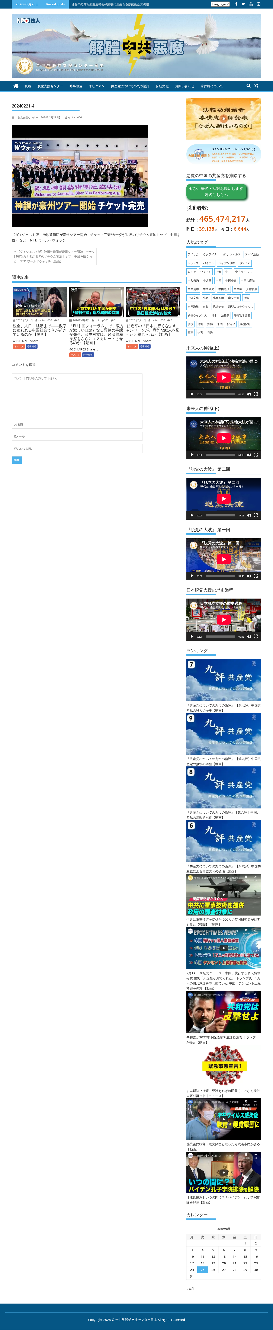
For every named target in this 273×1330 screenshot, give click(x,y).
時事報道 (76, 86)
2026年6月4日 (24, 320)
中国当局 (208, 289)
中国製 (238, 289)
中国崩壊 (193, 289)
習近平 (231, 324)
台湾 (246, 298)
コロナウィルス (231, 254)
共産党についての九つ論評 (130, 86)
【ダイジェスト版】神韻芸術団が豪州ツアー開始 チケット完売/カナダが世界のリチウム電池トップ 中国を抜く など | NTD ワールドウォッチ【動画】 (54, 256)
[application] (223, 377)
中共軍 (207, 280)
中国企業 (231, 280)
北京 (206, 298)
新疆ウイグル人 (197, 315)
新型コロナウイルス (240, 306)
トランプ (193, 263)
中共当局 (193, 280)
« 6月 (190, 1288)
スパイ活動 (252, 254)
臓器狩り (245, 324)
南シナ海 (233, 298)
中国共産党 (248, 280)
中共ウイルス (243, 272)
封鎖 (206, 306)
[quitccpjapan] (16, 85)
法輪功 (225, 315)
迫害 (200, 332)
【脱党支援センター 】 (38, 117)
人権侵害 (251, 289)
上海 (218, 272)
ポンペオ (244, 263)
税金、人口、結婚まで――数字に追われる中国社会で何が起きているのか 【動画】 (127, 4)
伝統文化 (162, 86)
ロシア (192, 272)
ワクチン (205, 272)
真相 (28, 86)
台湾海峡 (193, 306)
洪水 (190, 324)
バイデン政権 (226, 263)
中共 (228, 272)
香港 (210, 332)
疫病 (210, 324)
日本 (214, 315)
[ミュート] (249, 394)
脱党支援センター (50, 86)
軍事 (190, 332)
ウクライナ (210, 254)
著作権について (212, 86)
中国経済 (223, 289)
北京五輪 (218, 298)
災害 (200, 324)
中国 (218, 280)
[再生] (192, 394)
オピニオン (97, 86)
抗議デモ (218, 306)
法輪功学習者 (242, 315)
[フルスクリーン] (256, 394)
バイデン (208, 263)
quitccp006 (45, 320)
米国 (220, 324)
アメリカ (193, 254)
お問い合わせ (184, 86)
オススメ (18, 346)
